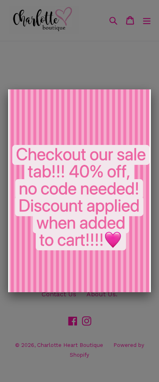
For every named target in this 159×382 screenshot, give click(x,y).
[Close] (151, 89)
